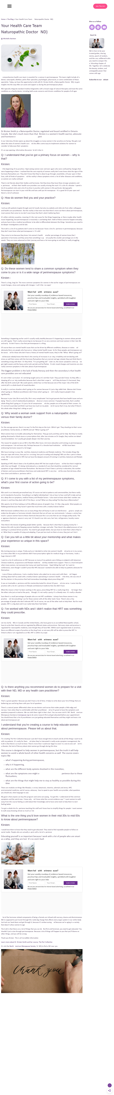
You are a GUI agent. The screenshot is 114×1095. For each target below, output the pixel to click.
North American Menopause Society (23, 946)
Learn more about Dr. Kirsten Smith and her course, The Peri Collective (26, 942)
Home (3, 19)
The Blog (10, 19)
